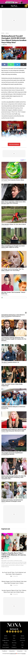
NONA (2, 33)
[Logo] (14, 625)
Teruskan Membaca (14, 144)
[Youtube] (18, 632)
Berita (7, 33)
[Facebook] (7, 632)
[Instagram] (10, 632)
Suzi (2, 558)
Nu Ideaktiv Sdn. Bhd (13, 653)
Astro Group (23, 653)
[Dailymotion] (21, 632)
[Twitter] (13, 632)
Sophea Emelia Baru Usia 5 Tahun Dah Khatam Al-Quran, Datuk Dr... (13, 555)
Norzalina (5, 44)
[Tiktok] (15, 632)
